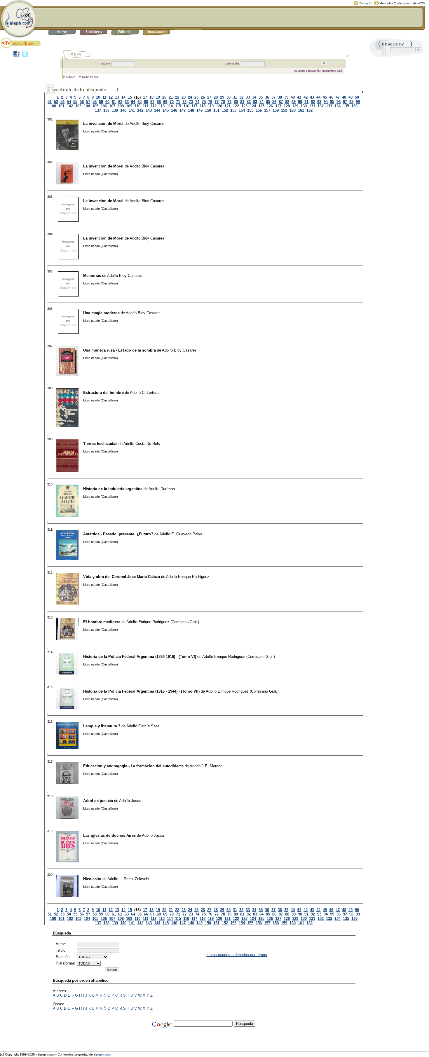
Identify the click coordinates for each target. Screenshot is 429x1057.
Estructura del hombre (103, 392)
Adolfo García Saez (143, 726)
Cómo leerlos (90, 77)
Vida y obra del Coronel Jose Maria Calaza (121, 576)
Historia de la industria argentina (112, 489)
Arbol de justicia (98, 801)
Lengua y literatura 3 (101, 726)
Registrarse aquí (332, 70)
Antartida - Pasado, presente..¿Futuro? (118, 534)
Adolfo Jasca (130, 801)
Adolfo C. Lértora (144, 392)
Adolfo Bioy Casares (147, 123)
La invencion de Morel (103, 123)
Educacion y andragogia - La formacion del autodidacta (133, 766)
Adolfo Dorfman (162, 489)
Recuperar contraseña (306, 70)
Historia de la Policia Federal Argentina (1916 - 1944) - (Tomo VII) (141, 691)
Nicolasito (92, 879)
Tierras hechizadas (100, 443)
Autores (70, 77)
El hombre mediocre (101, 622)
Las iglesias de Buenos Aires (109, 835)
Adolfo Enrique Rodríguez (187, 576)
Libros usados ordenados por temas (237, 955)
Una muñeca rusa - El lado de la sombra (119, 350)
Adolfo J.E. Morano (206, 766)
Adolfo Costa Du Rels (141, 443)
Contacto (365, 3)
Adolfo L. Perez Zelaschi (128, 879)
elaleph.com (102, 1054)
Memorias (92, 275)
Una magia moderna (101, 313)
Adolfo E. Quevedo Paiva (180, 534)
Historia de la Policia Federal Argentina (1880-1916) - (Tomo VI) (139, 656)
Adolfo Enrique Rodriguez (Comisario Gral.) (162, 622)
